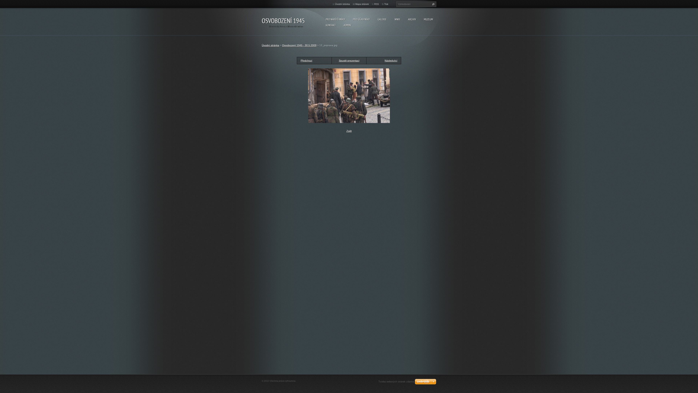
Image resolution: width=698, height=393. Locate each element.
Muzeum (428, 19)
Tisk (386, 4)
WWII (397, 19)
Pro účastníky (361, 19)
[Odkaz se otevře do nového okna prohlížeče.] (349, 95)
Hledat (433, 4)
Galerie (382, 19)
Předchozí (306, 60)
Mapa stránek (362, 4)
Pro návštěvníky (335, 19)
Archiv (412, 19)
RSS (376, 4)
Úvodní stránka (342, 4)
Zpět (349, 131)
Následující (391, 60)
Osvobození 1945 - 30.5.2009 (299, 45)
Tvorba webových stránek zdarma (396, 381)
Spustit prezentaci (349, 60)
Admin (347, 25)
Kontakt (331, 25)
